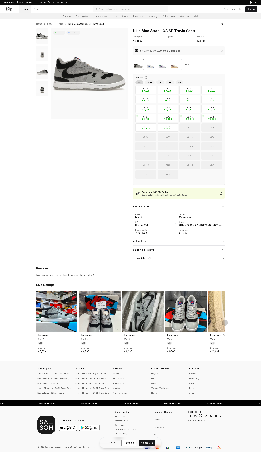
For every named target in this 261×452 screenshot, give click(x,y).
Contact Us (158, 420)
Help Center (159, 427)
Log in (251, 9)
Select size (147, 442)
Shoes (50, 24)
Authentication (121, 421)
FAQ (155, 434)
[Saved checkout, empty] (240, 9)
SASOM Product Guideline (126, 429)
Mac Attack (185, 217)
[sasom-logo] (9, 9)
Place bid (129, 442)
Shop (36, 9)
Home (25, 9)
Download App (26, 2)
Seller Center (9, 2)
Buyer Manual (121, 416)
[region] (89, 74)
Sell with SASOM (197, 420)
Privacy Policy (121, 433)
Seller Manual (121, 425)
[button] (130, 9)
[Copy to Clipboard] (176, 224)
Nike (61, 24)
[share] (222, 24)
